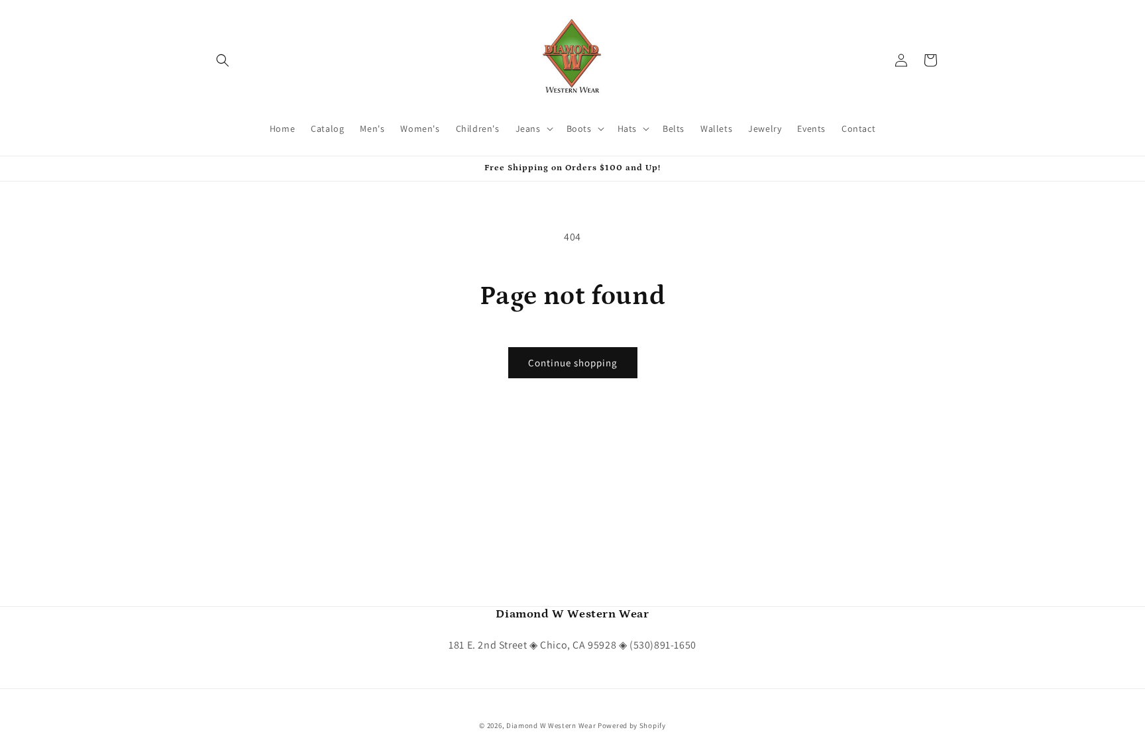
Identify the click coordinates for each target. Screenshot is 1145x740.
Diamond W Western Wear (551, 725)
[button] (222, 60)
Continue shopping (573, 362)
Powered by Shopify (632, 725)
